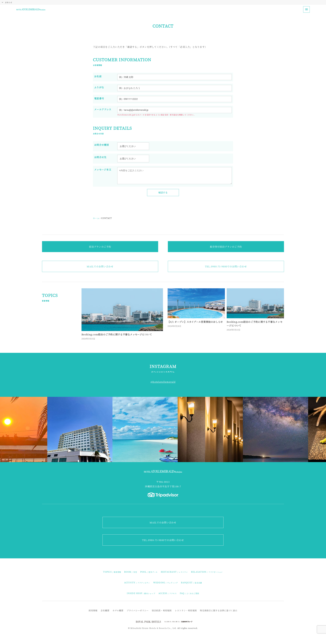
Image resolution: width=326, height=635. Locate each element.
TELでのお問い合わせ (226, 266)
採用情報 (93, 610)
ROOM (130, 571)
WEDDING (165, 582)
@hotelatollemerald (163, 381)
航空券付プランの (18, 629)
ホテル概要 (118, 610)
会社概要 (105, 610)
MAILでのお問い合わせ (100, 266)
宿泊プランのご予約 (100, 246)
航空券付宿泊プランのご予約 (226, 246)
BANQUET (191, 582)
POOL (149, 571)
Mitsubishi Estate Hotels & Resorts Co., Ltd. (153, 628)
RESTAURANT (174, 571)
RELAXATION (207, 571)
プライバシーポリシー (138, 610)
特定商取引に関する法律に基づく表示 (218, 610)
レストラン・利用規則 (186, 610)
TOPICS (112, 571)
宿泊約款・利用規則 (162, 610)
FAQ (189, 593)
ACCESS (167, 593)
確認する (163, 192)
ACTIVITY (137, 582)
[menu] (306, 9)
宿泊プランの (53, 629)
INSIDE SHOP (141, 593)
